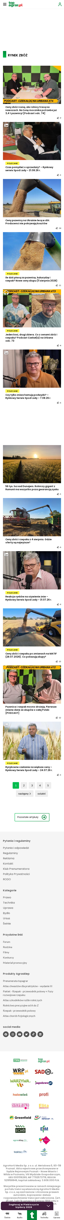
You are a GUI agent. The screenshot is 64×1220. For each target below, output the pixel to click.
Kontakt (8, 863)
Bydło (6, 913)
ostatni (41, 793)
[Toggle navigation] (4, 4)
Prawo (7, 897)
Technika (9, 903)
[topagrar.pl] (15, 4)
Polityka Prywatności (16, 874)
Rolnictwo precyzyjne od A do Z (21, 1005)
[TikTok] (33, 1034)
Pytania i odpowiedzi (16, 848)
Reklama (8, 858)
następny (23, 793)
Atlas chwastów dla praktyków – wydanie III (27, 986)
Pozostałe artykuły (27, 817)
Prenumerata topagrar (15, 980)
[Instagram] (13, 1034)
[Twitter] (26, 1034)
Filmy (6, 952)
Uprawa (8, 908)
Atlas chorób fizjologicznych (19, 1015)
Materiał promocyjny (15, 962)
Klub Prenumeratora (16, 869)
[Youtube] (19, 1034)
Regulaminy (10, 853)
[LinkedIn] (40, 1034)
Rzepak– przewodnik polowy (19, 1010)
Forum (6, 941)
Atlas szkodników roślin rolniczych (22, 1000)
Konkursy (8, 957)
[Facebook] (6, 1034)
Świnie (7, 923)
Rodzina (7, 947)
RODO (7, 879)
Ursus (6, 918)
